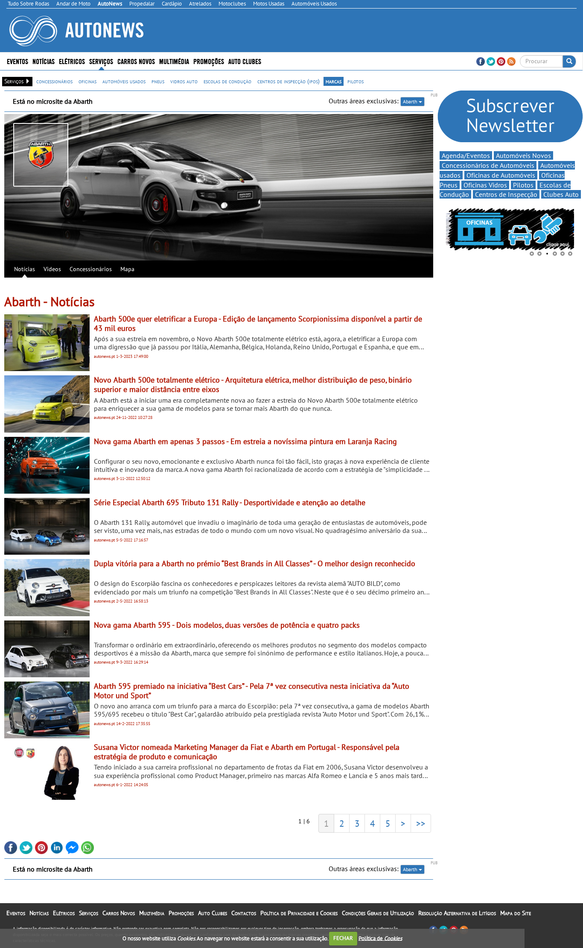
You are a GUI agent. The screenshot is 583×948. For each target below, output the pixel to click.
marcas (333, 81)
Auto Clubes (212, 913)
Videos (52, 269)
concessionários (54, 81)
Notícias (24, 269)
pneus (158, 81)
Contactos (243, 913)
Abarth (411, 101)
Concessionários (91, 269)
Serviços (88, 913)
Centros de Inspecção (506, 194)
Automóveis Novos (523, 155)
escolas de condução (227, 81)
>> (421, 823)
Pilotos (523, 185)
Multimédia (174, 61)
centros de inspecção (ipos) (288, 81)
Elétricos (64, 913)
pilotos (355, 81)
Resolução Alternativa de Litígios (457, 913)
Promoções (208, 61)
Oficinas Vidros (485, 185)
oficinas (87, 81)
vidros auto (184, 81)
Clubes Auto (561, 194)
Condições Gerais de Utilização (378, 913)
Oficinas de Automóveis (500, 175)
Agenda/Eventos (466, 155)
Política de (380, 938)
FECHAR (343, 938)
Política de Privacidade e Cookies (299, 913)
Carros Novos (136, 61)
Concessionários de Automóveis (488, 165)
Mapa (127, 269)
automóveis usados (124, 81)
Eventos (17, 61)
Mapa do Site (515, 913)
